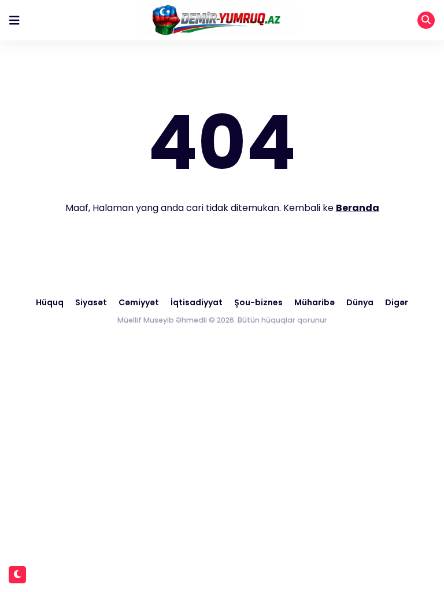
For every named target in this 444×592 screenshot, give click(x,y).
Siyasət (91, 302)
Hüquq (50, 302)
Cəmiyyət (139, 302)
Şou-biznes (258, 302)
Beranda (357, 207)
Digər (396, 302)
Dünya (359, 302)
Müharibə (314, 302)
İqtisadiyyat (197, 302)
